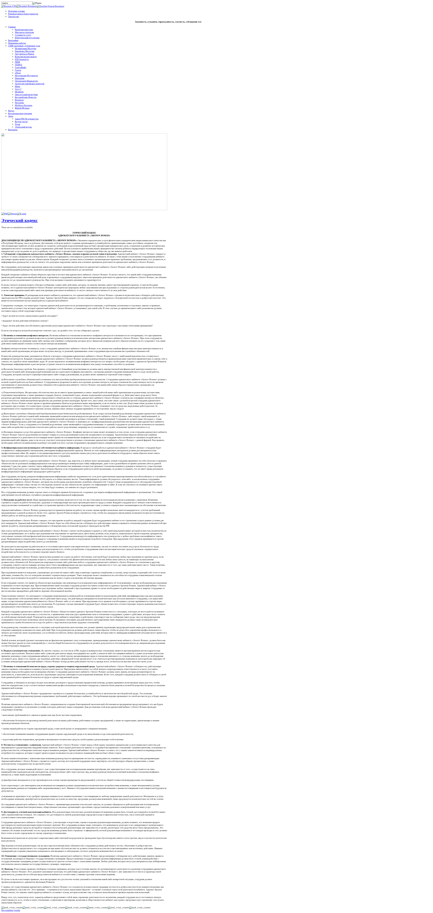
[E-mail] (21, 213)
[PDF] (4, 213)
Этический (19, 220)
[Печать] (12, 213)
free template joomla (10, 910)
